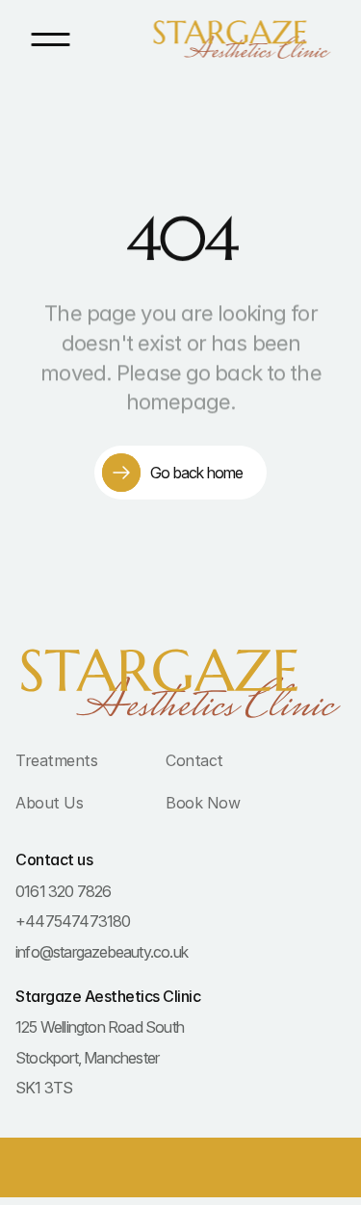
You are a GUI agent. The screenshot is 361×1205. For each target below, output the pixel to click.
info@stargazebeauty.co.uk (101, 951)
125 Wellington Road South (99, 1027)
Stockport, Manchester (87, 1057)
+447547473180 (73, 921)
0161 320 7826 (63, 891)
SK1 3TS (43, 1087)
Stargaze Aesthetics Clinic (108, 996)
